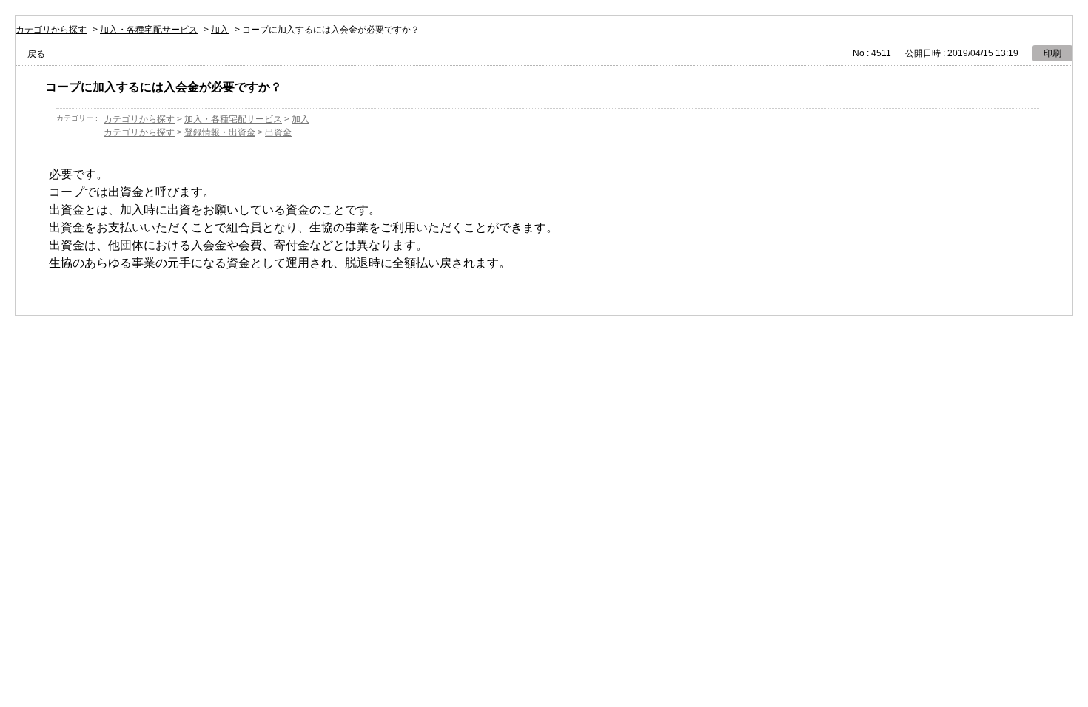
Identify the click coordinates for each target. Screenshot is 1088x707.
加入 (220, 29)
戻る (36, 54)
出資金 (278, 132)
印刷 (1052, 53)
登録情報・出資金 (219, 132)
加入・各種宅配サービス (149, 29)
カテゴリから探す (51, 29)
